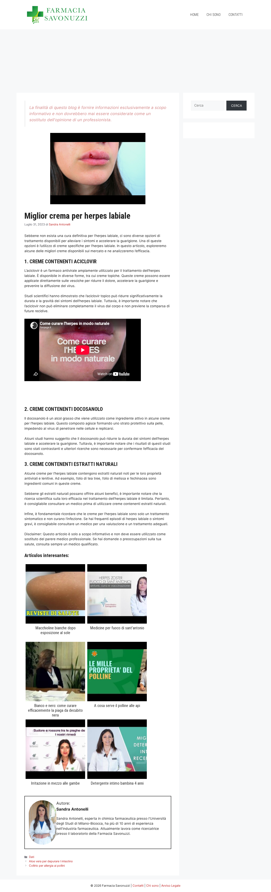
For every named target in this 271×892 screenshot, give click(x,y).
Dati (31, 857)
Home (194, 14)
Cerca (236, 106)
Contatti (236, 14)
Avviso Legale (171, 885)
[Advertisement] (135, 59)
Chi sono (214, 14)
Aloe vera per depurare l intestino (51, 861)
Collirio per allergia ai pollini (47, 865)
